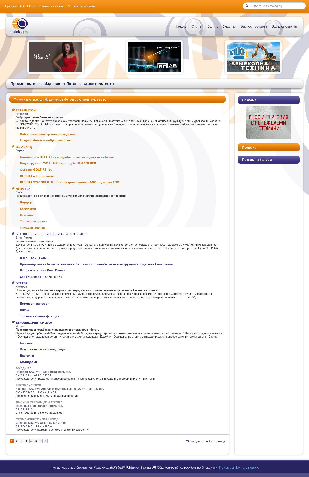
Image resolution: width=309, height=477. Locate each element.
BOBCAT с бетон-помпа (37, 175)
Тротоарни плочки (33, 221)
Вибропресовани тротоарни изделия (47, 134)
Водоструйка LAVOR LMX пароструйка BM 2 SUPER (58, 163)
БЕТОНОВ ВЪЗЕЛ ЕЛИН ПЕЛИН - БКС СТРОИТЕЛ (52, 233)
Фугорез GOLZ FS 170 (36, 169)
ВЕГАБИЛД (24, 146)
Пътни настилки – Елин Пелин (42, 270)
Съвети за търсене (51, 6)
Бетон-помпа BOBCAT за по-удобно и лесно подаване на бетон (67, 157)
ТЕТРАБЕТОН (26, 110)
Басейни (26, 342)
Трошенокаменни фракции (39, 316)
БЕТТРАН (22, 283)
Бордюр (26, 202)
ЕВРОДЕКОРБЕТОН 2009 (34, 322)
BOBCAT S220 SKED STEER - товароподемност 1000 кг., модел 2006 (70, 182)
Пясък (24, 309)
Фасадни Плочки (32, 227)
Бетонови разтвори (34, 303)
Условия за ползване (81, 6)
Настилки (27, 355)
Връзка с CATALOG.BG (20, 6)
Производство (24, 83)
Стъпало (26, 214)
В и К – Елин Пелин (34, 257)
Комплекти (28, 208)
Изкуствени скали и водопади (42, 349)
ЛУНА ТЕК (23, 188)
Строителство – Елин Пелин (41, 276)
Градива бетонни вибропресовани (46, 140)
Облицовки (28, 361)
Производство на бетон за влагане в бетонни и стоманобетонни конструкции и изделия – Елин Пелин (96, 264)
